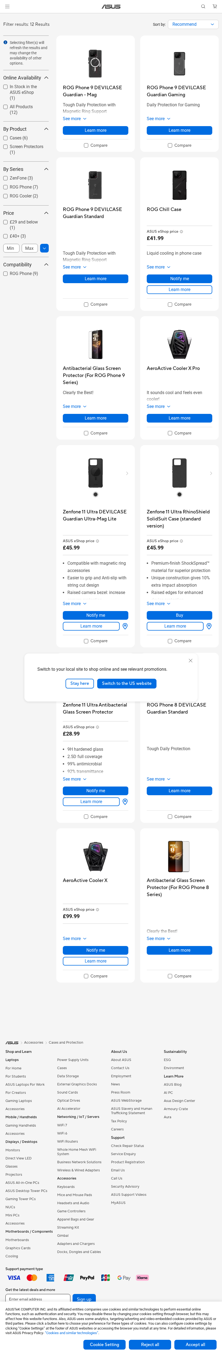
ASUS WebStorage (126, 1100)
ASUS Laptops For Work (25, 1084)
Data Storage (68, 1076)
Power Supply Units (73, 1060)
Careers (117, 1129)
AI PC (168, 1093)
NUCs (10, 1207)
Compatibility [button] (17, 264)
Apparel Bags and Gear (75, 1219)
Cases (9, 136)
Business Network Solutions (79, 1162)
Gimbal (62, 1235)
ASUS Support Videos (128, 1195)
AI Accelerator (68, 1109)
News (115, 1084)
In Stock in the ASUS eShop (22, 87)
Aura (167, 1117)
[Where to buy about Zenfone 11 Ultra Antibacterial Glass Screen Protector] (124, 801)
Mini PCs (12, 1215)
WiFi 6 (62, 1133)
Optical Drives (68, 1100)
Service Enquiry (123, 1154)
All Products (14, 105)
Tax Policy (119, 1121)
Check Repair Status (127, 1146)
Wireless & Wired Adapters (78, 1170)
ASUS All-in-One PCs (22, 1183)
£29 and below (17, 220)
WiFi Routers (67, 1141)
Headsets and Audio (73, 1203)
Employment (121, 1076)
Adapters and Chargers (76, 1244)
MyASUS (118, 1203)
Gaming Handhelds (20, 1125)
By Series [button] (13, 169)
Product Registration (128, 1162)
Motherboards (17, 1240)
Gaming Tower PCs (20, 1199)
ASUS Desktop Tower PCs (26, 1191)
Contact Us (120, 1068)
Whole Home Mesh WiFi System (76, 1152)
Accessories (15, 1109)
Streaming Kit (68, 1227)
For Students (15, 1076)
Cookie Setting (104, 1344)
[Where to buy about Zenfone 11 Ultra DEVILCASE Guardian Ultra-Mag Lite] (124, 626)
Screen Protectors (20, 145)
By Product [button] (15, 129)
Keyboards (66, 1187)
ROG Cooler (14, 194)
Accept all (195, 1344)
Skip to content (6, 16)
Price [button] (8, 213)
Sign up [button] (84, 1299)
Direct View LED (18, 1158)
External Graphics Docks (77, 1084)
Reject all (150, 1344)
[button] (7, 6)
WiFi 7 (62, 1125)
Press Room (120, 1092)
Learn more (95, 130)
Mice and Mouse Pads (74, 1195)
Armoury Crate (176, 1109)
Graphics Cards (18, 1248)
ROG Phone (14, 185)
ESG (167, 1060)
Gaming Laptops (18, 1101)
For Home (13, 1068)
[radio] (95, 494)
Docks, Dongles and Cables (79, 1252)
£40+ (8, 234)
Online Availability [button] (22, 78)
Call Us (116, 1178)
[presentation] (212, 24)
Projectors (13, 1174)
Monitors (12, 1150)
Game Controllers (71, 1211)
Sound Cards (67, 1092)
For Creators (15, 1093)
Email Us (118, 1170)
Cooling (11, 1256)
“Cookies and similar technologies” (71, 1333)
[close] (190, 661)
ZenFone (11, 176)
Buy (179, 615)
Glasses (11, 1166)
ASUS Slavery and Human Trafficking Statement (131, 1111)
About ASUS (121, 1060)
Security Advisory (125, 1186)
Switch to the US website (127, 683)
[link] (111, 7)
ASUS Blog (173, 1084)
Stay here (79, 683)
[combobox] (193, 24)
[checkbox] (23, 92)
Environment (174, 1068)
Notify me (179, 278)
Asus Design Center (179, 1101)
